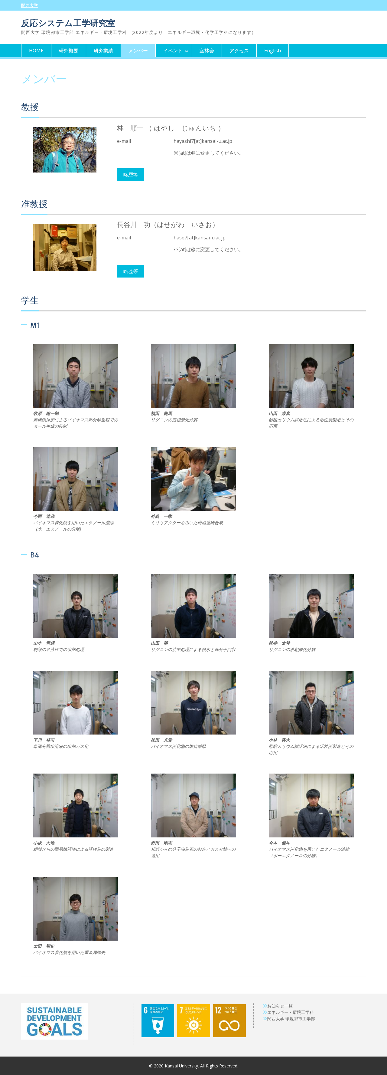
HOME (36, 50)
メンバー (138, 50)
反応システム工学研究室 (68, 23)
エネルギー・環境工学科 (290, 1012)
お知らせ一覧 (280, 1006)
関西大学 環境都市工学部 (291, 1018)
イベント (173, 50)
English (272, 50)
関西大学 (29, 5)
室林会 (207, 50)
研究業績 (103, 50)
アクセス (239, 50)
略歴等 (130, 174)
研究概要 (68, 50)
